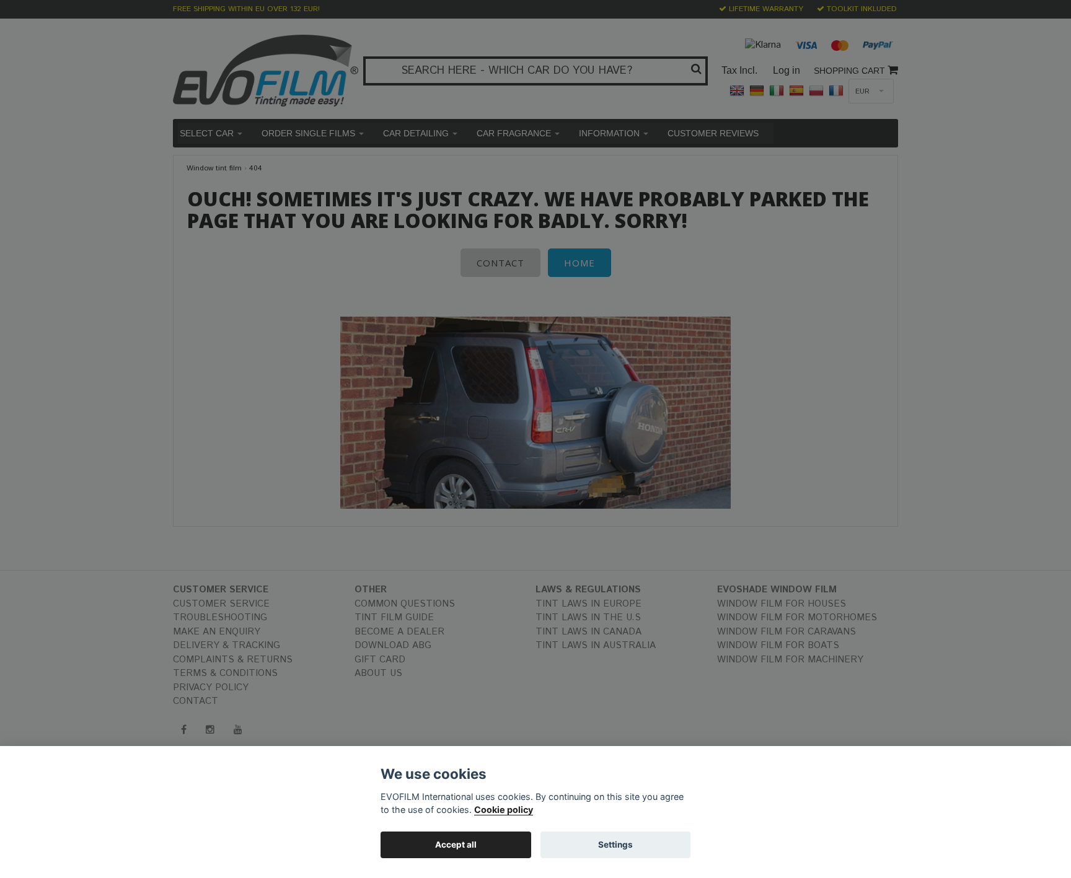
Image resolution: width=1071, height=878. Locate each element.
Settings (615, 844)
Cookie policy (503, 809)
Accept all (456, 844)
